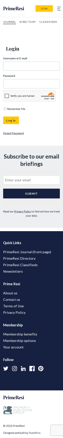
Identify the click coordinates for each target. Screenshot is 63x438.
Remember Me (16, 108)
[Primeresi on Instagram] (14, 368)
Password (9, 75)
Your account (13, 347)
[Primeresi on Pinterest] (40, 368)
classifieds (48, 21)
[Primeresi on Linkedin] (23, 368)
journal (9, 21)
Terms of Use (13, 306)
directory (28, 21)
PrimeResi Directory (19, 258)
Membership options (19, 340)
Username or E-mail (15, 58)
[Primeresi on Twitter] (5, 368)
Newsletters (13, 271)
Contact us (11, 299)
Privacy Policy (22, 211)
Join (44, 8)
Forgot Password (13, 133)
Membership (13, 325)
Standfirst (34, 432)
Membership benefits (20, 334)
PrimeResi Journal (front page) (27, 252)
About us (10, 293)
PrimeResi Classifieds (20, 265)
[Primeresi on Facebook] (32, 368)
